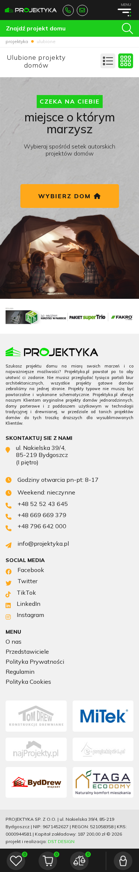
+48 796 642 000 (41, 526)
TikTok (26, 592)
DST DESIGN (61, 841)
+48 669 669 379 (41, 515)
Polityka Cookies (28, 681)
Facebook (30, 570)
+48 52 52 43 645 (68, 10)
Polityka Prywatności (35, 661)
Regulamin (20, 671)
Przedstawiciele (27, 651)
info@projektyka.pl (82, 10)
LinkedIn (28, 603)
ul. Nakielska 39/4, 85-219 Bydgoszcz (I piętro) (42, 455)
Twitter (27, 581)
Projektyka (17, 41)
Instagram (30, 614)
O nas (13, 641)
